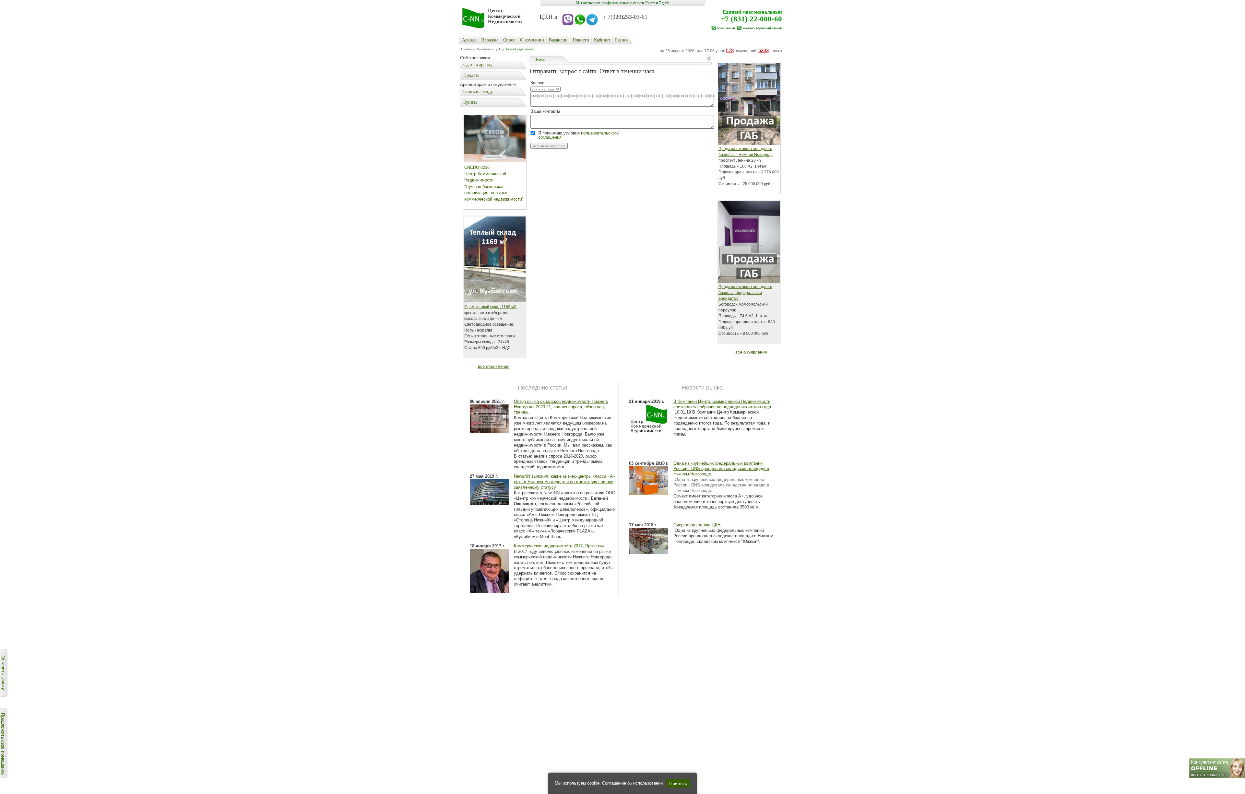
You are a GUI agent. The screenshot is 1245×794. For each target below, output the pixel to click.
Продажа (489, 40)
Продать (471, 75)
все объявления (493, 366)
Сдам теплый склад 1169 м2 (490, 307)
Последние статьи (542, 387)
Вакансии (558, 40)
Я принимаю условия (578, 135)
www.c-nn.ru (726, 28)
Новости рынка (702, 387)
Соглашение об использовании (632, 783)
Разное (621, 40)
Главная (466, 49)
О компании (532, 40)
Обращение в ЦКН (488, 49)
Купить (470, 102)
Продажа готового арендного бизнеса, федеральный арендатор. (745, 293)
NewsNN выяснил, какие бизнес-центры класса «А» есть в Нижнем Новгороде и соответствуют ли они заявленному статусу (564, 482)
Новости (581, 40)
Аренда (469, 40)
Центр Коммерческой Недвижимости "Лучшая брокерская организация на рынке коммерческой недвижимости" (494, 186)
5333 (763, 50)
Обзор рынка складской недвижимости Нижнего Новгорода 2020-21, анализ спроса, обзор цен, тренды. (561, 407)
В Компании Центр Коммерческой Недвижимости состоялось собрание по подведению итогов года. (722, 404)
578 (730, 50)
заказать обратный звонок (762, 28)
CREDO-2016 (477, 167)
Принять (678, 783)
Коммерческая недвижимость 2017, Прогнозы (559, 545)
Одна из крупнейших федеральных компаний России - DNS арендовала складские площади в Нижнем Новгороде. (721, 469)
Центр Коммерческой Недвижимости (505, 16)
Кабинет (602, 40)
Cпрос (509, 40)
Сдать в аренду (477, 64)
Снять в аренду (478, 91)
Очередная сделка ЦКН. (697, 524)
